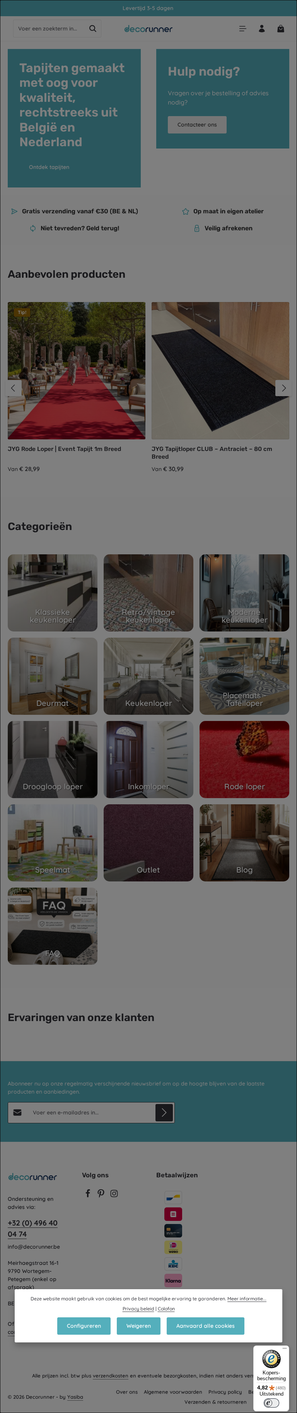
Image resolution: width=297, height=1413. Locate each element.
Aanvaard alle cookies (205, 1325)
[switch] (271, 1403)
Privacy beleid (138, 1309)
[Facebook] (89, 1195)
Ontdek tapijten (49, 167)
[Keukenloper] (148, 676)
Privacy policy (225, 1392)
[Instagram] (114, 1195)
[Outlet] (148, 842)
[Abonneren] (164, 1112)
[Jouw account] (261, 28)
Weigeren (138, 1325)
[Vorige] (13, 388)
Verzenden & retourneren (215, 1402)
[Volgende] (283, 388)
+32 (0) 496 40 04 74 (33, 1228)
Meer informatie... (246, 1299)
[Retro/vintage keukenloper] (148, 592)
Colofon (166, 1309)
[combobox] (49, 28)
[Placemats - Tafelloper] (244, 676)
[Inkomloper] (148, 759)
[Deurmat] (52, 676)
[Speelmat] (52, 842)
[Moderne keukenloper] (244, 592)
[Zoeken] (93, 28)
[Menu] (242, 28)
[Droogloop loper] (52, 759)
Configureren (84, 1325)
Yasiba (75, 1397)
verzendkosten (110, 1375)
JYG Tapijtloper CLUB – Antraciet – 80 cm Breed (212, 453)
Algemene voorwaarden (173, 1392)
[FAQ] (52, 926)
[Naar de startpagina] (149, 28)
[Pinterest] (102, 1195)
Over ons (127, 1392)
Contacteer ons (197, 124)
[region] (148, 387)
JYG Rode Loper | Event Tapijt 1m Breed (64, 449)
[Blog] (244, 842)
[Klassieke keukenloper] (52, 592)
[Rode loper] (244, 759)
